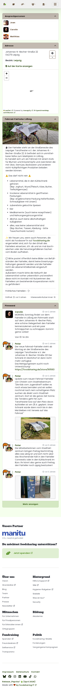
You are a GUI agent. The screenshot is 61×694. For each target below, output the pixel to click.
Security (36, 602)
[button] (23, 4)
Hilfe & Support (40, 581)
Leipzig (17, 60)
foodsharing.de (41, 240)
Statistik (36, 593)
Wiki (34, 585)
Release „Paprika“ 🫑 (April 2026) (18, 681)
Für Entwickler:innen (11, 624)
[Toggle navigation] (55, 4)
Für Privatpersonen (11, 620)
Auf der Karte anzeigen (19, 66)
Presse (5, 601)
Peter (18, 343)
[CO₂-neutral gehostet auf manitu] (13, 533)
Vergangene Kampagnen (45, 647)
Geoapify (27, 110)
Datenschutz (22, 672)
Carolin (19, 312)
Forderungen (39, 643)
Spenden (6, 639)
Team (5, 593)
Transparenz (8, 651)
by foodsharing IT (25, 685)
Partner (5, 597)
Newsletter (7, 606)
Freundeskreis (9, 643)
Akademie (38, 616)
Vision (5, 581)
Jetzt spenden (22, 553)
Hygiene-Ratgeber (42, 589)
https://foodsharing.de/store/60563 (34, 369)
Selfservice (7, 647)
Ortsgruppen (8, 629)
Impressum (8, 672)
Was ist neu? (39, 598)
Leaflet (8, 110)
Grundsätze (7, 585)
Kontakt (35, 672)
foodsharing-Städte (42, 639)
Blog (4, 589)
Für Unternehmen (10, 616)
